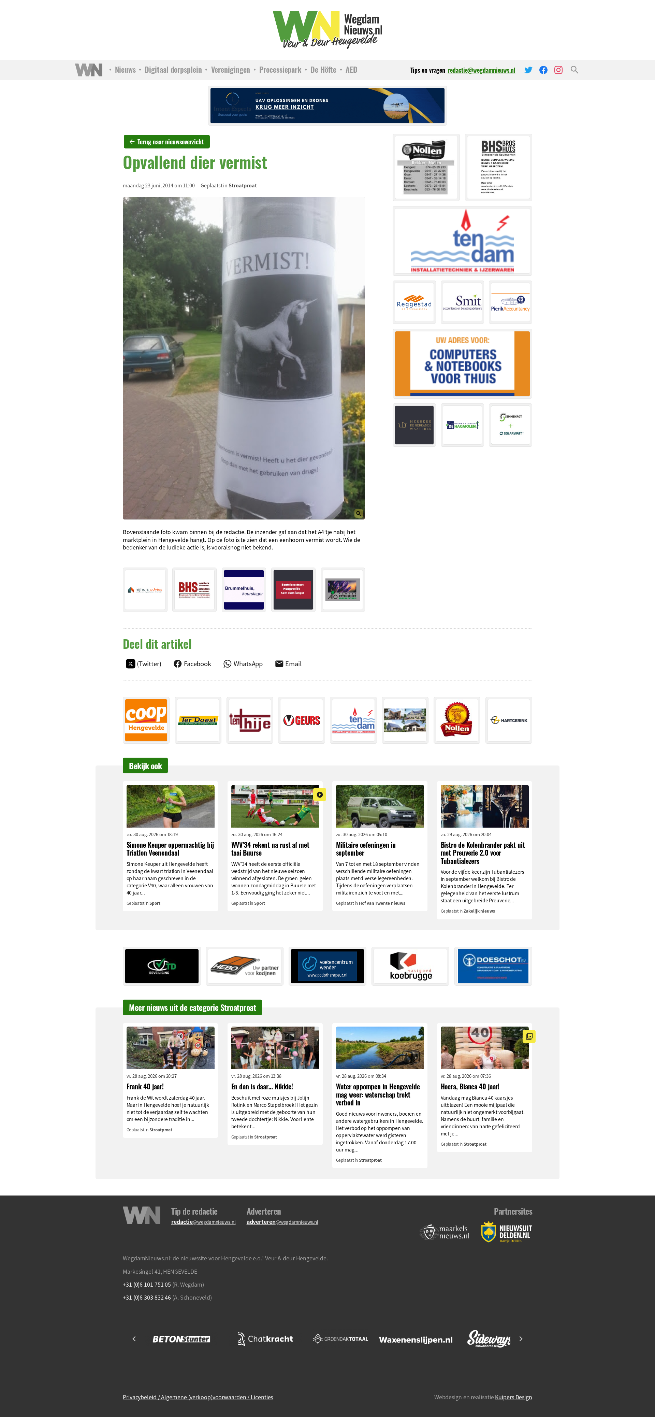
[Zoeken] (574, 70)
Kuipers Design (513, 1397)
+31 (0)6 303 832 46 (147, 1297)
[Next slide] (520, 1339)
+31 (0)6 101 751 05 (147, 1284)
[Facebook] (543, 70)
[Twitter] (528, 70)
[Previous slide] (134, 1339)
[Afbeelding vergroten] (244, 358)
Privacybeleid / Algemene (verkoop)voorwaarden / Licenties (198, 1397)
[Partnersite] (444, 1232)
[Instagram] (558, 70)
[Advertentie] (145, 590)
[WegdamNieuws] (327, 30)
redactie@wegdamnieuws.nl (481, 70)
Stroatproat (243, 185)
